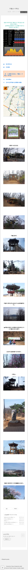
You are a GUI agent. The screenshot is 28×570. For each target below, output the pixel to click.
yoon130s (6, 534)
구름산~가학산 (14, 8)
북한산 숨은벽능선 (8, 524)
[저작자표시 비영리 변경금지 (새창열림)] (20, 508)
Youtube (18, 568)
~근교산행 (6, 514)
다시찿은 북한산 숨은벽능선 (10, 522)
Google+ (22, 568)
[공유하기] (9, 509)
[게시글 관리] (10, 509)
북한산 (5, 520)
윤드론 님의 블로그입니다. (9, 536)
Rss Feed (5, 568)
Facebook (15, 568)
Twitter (10, 568)
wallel (21, 566)
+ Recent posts (5, 559)
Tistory (12, 566)
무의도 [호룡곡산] (8, 518)
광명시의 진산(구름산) (8, 517)
